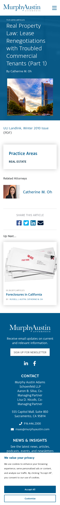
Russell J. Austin (18, 299)
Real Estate (17, 161)
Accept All (30, 489)
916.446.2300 (32, 423)
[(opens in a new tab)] (30, 263)
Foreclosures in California (24, 294)
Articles (20, 20)
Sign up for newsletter (30, 352)
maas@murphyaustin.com (32, 429)
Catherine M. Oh (21, 71)
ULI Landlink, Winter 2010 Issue (25, 128)
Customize (30, 498)
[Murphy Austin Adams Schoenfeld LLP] (21, 7)
